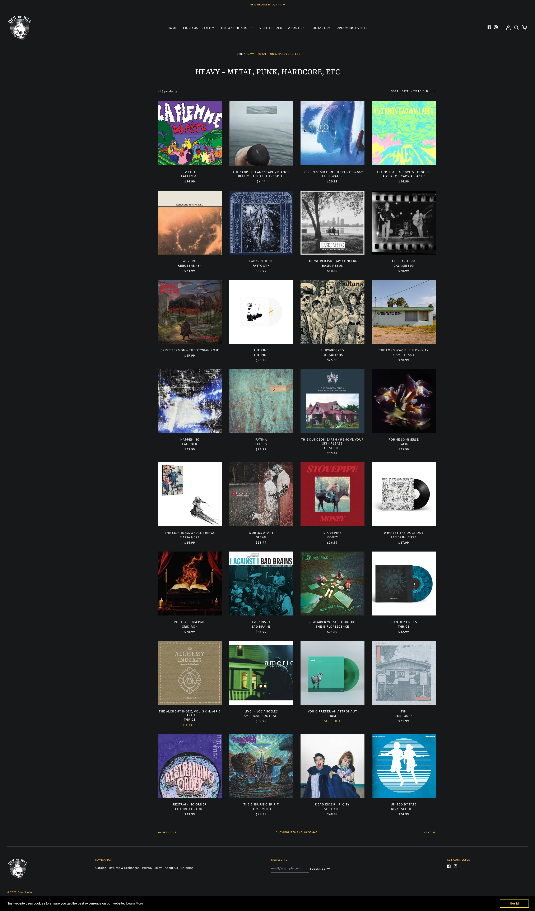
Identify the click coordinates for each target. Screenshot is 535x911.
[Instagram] (496, 27)
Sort (395, 91)
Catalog (100, 867)
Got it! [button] (514, 903)
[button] (516, 27)
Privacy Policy (152, 867)
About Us (296, 27)
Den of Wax (25, 892)
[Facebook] (489, 27)
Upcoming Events (352, 27)
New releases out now (267, 4)
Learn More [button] (134, 903)
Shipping (187, 867)
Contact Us (321, 27)
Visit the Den (270, 27)
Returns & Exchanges (124, 867)
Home (172, 27)
